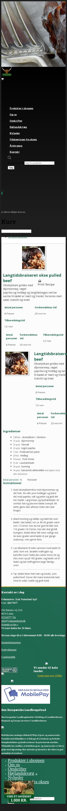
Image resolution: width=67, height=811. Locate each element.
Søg (11, 167)
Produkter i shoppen (21, 108)
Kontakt (15, 151)
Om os (14, 764)
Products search (16, 163)
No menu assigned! (17, 237)
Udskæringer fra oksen (23, 139)
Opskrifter (17, 768)
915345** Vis (8, 617)
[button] (19, 792)
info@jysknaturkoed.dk (13, 621)
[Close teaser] (36, 774)
